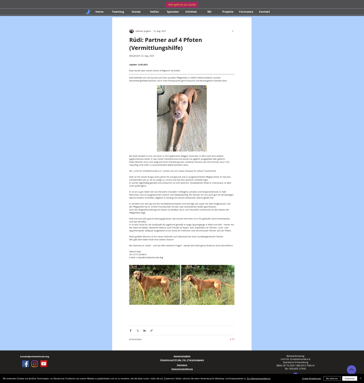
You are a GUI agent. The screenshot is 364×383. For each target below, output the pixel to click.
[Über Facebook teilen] (130, 330)
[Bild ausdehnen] (154, 285)
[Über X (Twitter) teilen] (137, 330)
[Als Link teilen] (151, 330)
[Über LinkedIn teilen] (144, 330)
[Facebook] (25, 363)
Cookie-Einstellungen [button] (311, 378)
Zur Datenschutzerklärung (258, 378)
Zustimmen (350, 378)
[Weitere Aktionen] (232, 31)
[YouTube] (43, 363)
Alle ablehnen (332, 378)
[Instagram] (34, 363)
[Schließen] (360, 378)
